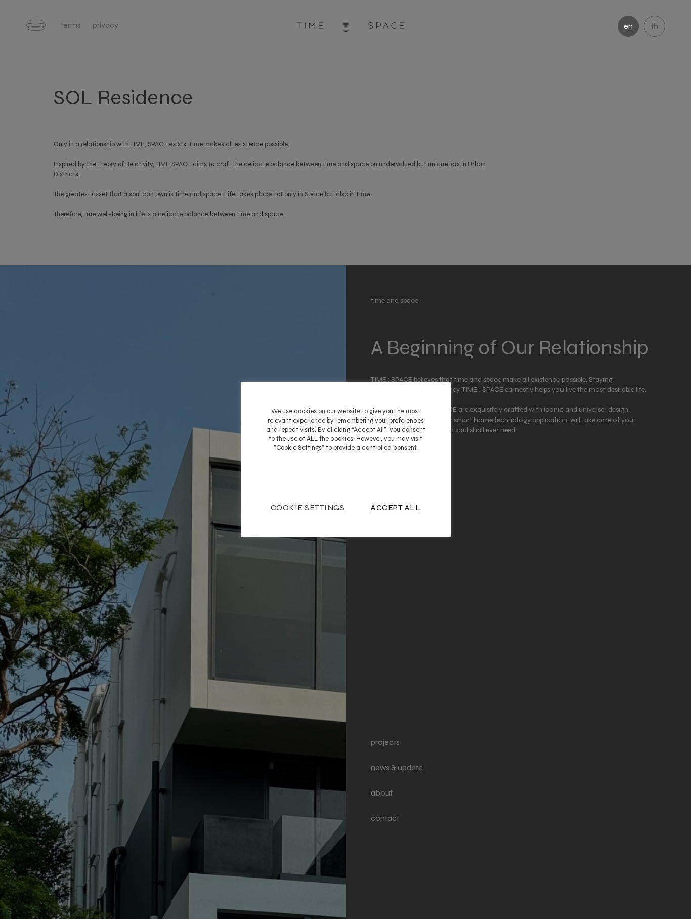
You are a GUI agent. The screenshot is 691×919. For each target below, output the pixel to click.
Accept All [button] (395, 507)
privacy (105, 25)
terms (71, 25)
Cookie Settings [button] (308, 507)
